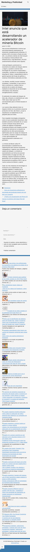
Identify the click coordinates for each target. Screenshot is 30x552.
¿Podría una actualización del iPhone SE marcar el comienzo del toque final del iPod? (15, 199)
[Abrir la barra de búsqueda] (28, 2)
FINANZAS (7, 188)
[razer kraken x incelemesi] (15, 549)
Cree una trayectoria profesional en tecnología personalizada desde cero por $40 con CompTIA (14, 192)
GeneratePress (15, 543)
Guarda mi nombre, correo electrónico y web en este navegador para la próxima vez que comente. (15, 244)
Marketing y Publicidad (11, 2)
